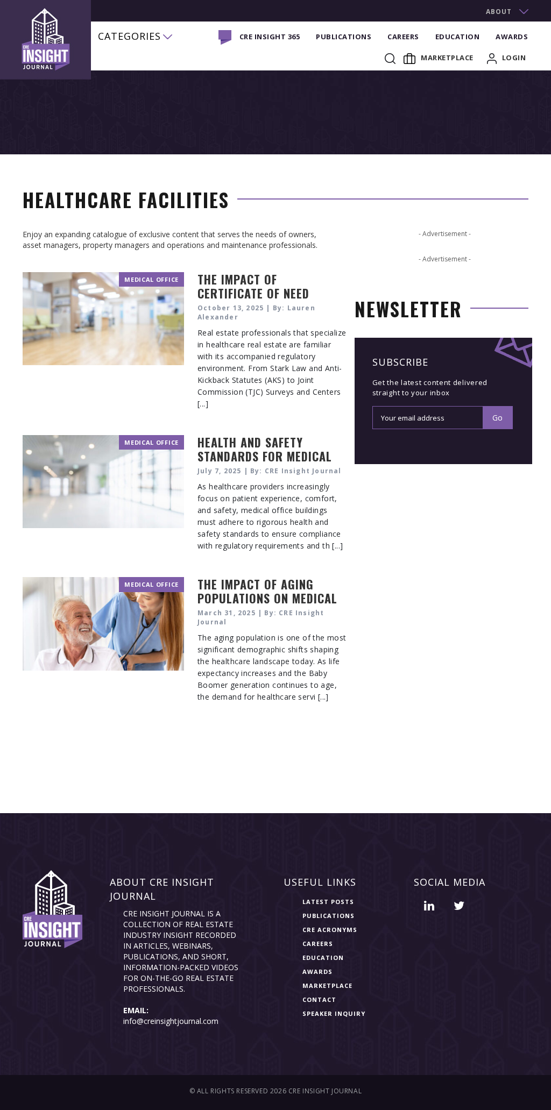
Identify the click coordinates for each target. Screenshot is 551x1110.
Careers (403, 36)
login (514, 57)
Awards (512, 36)
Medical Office (151, 279)
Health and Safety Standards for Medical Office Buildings (264, 456)
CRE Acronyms (329, 930)
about (499, 11)
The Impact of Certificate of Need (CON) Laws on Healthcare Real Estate (266, 300)
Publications (343, 36)
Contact (319, 999)
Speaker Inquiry (333, 1013)
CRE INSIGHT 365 (269, 36)
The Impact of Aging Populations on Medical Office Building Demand (267, 598)
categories (129, 36)
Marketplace (447, 57)
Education (457, 36)
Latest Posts (328, 902)
